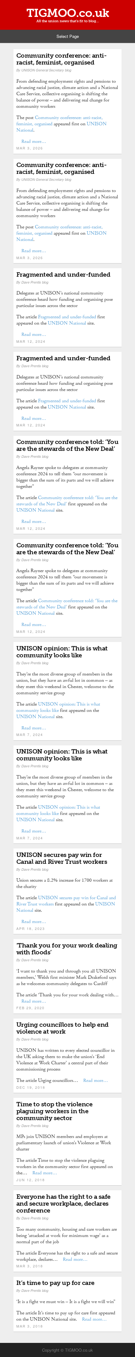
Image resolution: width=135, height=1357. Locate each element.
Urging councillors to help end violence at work (62, 1028)
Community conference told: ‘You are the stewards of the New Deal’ (67, 445)
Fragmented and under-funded (63, 274)
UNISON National (67, 323)
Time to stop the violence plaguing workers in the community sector (54, 1111)
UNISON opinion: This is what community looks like (62, 652)
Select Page (68, 36)
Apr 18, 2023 (30, 928)
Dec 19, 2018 (30, 1087)
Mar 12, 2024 (31, 341)
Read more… (33, 141)
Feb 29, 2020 (30, 1007)
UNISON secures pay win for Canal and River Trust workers (61, 858)
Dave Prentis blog (34, 282)
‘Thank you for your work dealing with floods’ (66, 949)
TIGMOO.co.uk (67, 13)
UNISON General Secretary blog (46, 70)
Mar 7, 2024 (29, 734)
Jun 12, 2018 (30, 1179)
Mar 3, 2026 (29, 147)
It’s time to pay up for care (55, 1283)
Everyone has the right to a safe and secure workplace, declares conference (63, 1203)
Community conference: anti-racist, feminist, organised (61, 59)
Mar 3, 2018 (29, 1265)
